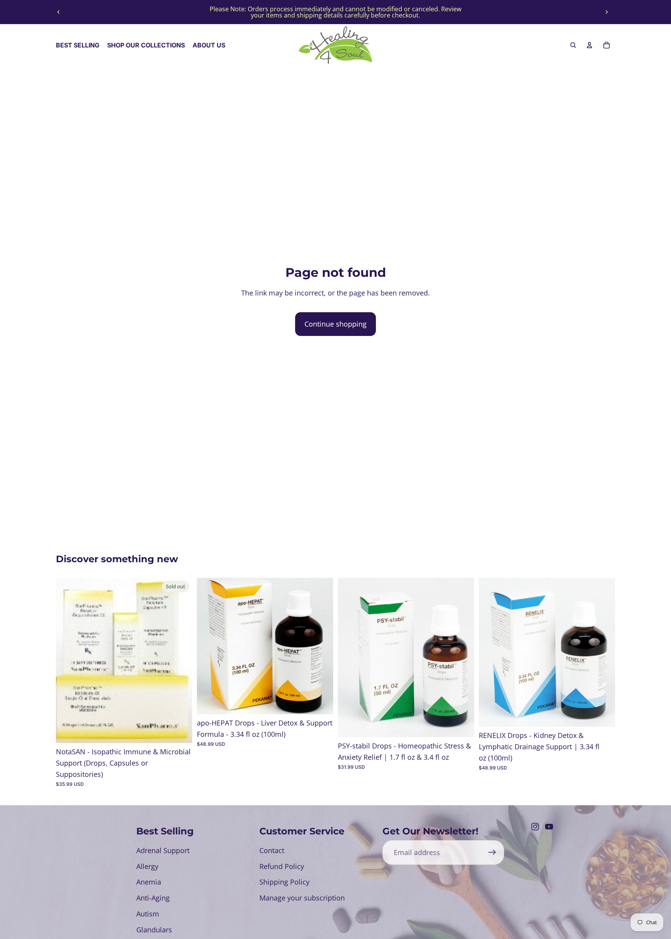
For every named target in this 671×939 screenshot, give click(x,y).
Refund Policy (281, 866)
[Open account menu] (589, 45)
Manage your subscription (302, 897)
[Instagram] (535, 826)
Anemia (148, 882)
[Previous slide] (58, 12)
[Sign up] (492, 852)
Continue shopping (335, 324)
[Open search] (573, 45)
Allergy (147, 866)
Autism (147, 913)
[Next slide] (606, 12)
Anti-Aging (153, 897)
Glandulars (154, 929)
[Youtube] (549, 826)
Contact (271, 850)
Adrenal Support (162, 850)
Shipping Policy (284, 882)
